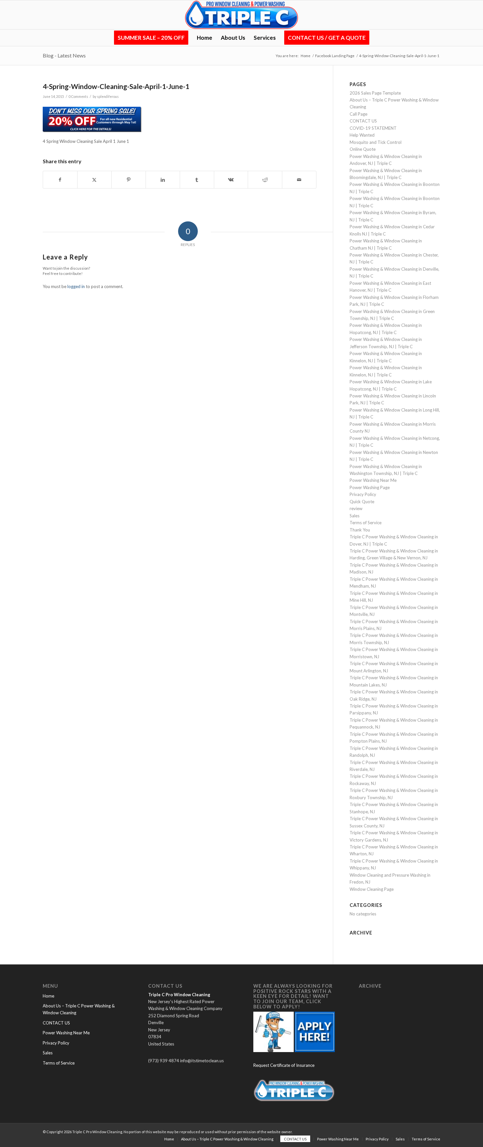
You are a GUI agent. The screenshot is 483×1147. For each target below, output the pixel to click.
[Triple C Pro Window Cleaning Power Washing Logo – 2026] (241, 14)
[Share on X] (94, 179)
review (356, 508)
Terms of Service (365, 522)
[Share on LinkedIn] (163, 179)
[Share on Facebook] (60, 179)
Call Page (358, 114)
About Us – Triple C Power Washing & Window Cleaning (79, 1009)
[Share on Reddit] (265, 179)
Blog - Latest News (64, 55)
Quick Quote (362, 501)
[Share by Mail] (299, 179)
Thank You (360, 529)
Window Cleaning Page (372, 889)
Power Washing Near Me (373, 480)
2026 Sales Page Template (375, 93)
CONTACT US (363, 121)
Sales (354, 515)
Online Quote (363, 149)
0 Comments (78, 97)
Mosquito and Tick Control (376, 142)
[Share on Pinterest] (129, 179)
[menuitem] (151, 38)
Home (48, 996)
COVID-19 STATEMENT (373, 128)
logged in (76, 286)
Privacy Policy (363, 494)
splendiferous (108, 97)
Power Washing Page (370, 487)
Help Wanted (362, 135)
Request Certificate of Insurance (283, 1065)
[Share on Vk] (231, 179)
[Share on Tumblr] (197, 179)
